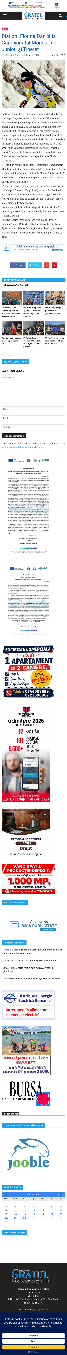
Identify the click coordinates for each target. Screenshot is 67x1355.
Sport (5, 29)
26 (24, 1218)
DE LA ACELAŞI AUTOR (16, 284)
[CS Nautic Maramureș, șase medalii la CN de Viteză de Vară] (55, 328)
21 (42, 1214)
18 (15, 1214)
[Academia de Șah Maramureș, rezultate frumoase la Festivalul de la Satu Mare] (12, 298)
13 (33, 1210)
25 (15, 1218)
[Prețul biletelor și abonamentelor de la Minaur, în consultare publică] (33, 328)
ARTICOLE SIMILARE (15, 280)
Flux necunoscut (10, 1113)
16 (61, 1210)
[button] (61, 16)
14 (42, 1210)
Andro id (8, 967)
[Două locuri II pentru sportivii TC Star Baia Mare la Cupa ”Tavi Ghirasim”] (33, 298)
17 (6, 1214)
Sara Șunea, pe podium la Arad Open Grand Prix (11, 341)
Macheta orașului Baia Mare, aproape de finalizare (35, 978)
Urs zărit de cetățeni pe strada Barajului (36, 960)
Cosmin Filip (12, 55)
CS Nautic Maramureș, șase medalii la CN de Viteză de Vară (54, 341)
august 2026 (33, 1194)
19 (24, 1214)
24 (6, 1218)
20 (33, 1214)
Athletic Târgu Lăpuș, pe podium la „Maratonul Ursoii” (54, 311)
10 (6, 1210)
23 (61, 1214)
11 (15, 1210)
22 (51, 1214)
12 (24, 1210)
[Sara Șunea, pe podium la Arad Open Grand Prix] (12, 328)
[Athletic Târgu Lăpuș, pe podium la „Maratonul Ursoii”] (55, 298)
